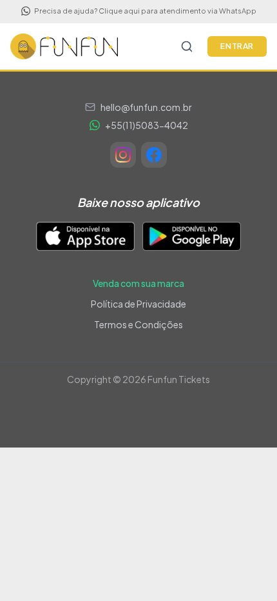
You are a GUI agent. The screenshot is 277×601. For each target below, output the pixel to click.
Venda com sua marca (138, 283)
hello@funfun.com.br (146, 107)
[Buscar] (187, 46)
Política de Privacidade (138, 304)
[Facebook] (154, 155)
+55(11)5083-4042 (146, 125)
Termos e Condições (138, 324)
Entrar (237, 46)
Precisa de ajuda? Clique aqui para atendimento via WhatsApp (145, 10)
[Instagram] (123, 155)
